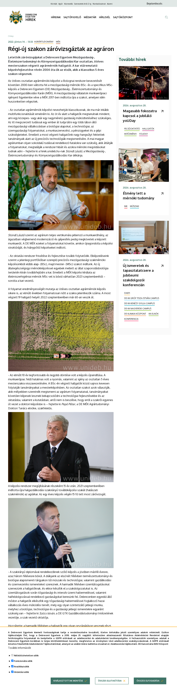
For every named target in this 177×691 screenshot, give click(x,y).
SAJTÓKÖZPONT (123, 17)
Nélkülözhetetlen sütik (26, 655)
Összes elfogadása (148, 680)
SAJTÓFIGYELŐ (72, 17)
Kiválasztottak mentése (68, 680)
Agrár (60, 4)
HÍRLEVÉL (104, 17)
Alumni (110, 4)
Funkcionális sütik (23, 661)
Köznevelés (68, 4)
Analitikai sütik (21, 666)
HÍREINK (56, 17)
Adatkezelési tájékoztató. (124, 644)
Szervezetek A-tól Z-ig (82, 4)
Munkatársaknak (99, 4)
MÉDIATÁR (90, 17)
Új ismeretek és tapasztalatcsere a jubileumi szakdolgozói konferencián (138, 275)
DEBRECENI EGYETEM (31, 15)
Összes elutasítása (110, 680)
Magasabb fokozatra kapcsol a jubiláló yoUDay (140, 116)
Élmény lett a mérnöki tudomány (138, 195)
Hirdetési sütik (21, 672)
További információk (19, 647)
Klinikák (54, 4)
